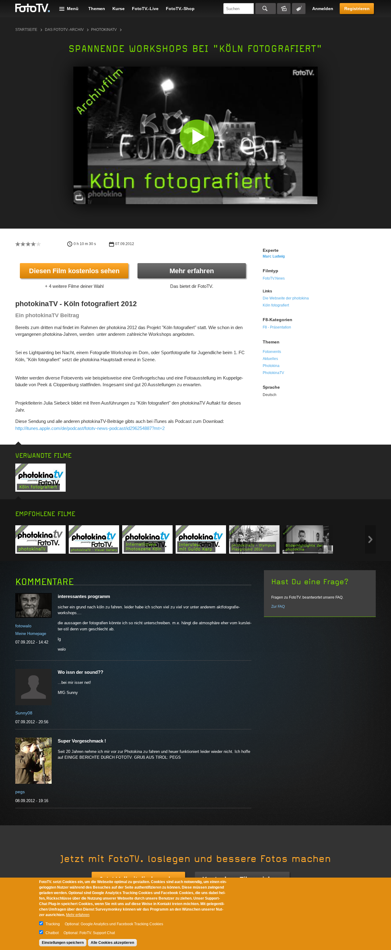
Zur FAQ (278, 606)
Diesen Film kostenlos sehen (74, 271)
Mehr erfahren (192, 271)
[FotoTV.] (32, 8)
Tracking (53, 924)
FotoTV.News (274, 278)
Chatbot (52, 933)
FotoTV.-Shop (180, 8)
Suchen (265, 8)
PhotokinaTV (273, 373)
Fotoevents (272, 352)
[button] (196, 137)
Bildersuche (284, 8)
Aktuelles (270, 359)
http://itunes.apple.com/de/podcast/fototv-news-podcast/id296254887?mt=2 (90, 428)
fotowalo (23, 625)
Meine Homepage (30, 633)
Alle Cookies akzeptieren (112, 943)
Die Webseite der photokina (286, 298)
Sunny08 (23, 712)
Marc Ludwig (274, 256)
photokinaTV (104, 30)
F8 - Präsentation (277, 327)
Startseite (26, 30)
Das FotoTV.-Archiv (64, 30)
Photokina (271, 366)
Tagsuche (298, 8)
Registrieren (357, 8)
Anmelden (322, 8)
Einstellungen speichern (63, 943)
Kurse (118, 8)
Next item (370, 539)
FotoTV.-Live (145, 8)
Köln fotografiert (276, 305)
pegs (20, 791)
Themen (96, 8)
